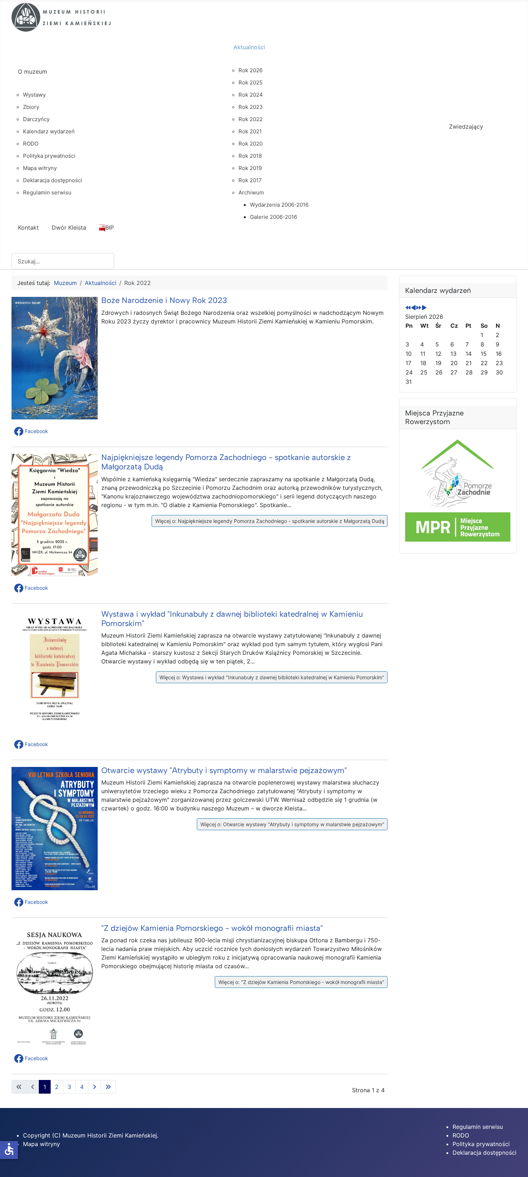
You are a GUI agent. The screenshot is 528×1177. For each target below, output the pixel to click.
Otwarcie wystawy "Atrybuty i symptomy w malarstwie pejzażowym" (224, 770)
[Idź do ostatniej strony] (108, 1087)
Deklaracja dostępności (485, 1152)
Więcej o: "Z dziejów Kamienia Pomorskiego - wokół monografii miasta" (300, 982)
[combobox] (62, 261)
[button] (32, 431)
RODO (461, 1135)
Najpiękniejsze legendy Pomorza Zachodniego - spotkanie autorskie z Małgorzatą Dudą (226, 462)
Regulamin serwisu (478, 1126)
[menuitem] (119, 78)
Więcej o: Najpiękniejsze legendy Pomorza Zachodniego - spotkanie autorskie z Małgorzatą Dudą (269, 521)
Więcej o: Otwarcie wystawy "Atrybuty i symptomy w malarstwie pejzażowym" (291, 824)
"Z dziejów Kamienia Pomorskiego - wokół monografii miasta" (212, 928)
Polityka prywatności (481, 1144)
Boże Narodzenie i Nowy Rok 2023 (164, 300)
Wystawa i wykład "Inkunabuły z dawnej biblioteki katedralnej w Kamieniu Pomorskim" (232, 618)
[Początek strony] (515, 1163)
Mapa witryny (41, 1144)
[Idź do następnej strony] (94, 1087)
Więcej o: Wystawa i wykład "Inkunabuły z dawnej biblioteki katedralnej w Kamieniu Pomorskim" (271, 677)
